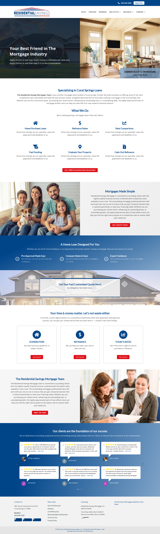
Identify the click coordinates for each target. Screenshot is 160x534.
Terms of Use (52, 518)
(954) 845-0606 (19, 515)
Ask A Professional (54, 506)
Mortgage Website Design (74, 531)
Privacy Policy (52, 521)
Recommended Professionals (58, 515)
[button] (124, 3)
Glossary (51, 509)
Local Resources (53, 512)
